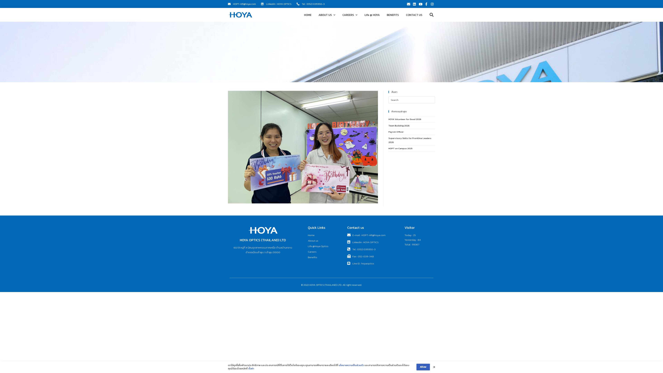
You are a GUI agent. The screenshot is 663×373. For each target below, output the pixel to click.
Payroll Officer (396, 131)
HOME (307, 15)
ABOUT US (325, 15)
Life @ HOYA (372, 15)
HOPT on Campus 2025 (400, 148)
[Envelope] (408, 4)
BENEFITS (393, 15)
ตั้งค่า (251, 368)
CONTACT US (414, 15)
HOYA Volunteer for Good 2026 (404, 119)
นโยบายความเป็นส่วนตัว (351, 365)
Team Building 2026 (399, 125)
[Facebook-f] (426, 4)
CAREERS (348, 15)
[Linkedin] (414, 4)
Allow (423, 367)
